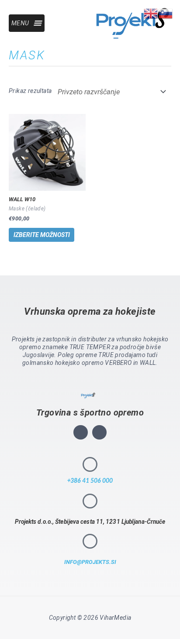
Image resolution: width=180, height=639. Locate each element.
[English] (151, 13)
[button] (20, 23)
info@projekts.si (90, 562)
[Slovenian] (166, 13)
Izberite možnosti (42, 234)
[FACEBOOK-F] (99, 432)
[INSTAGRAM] (80, 432)
